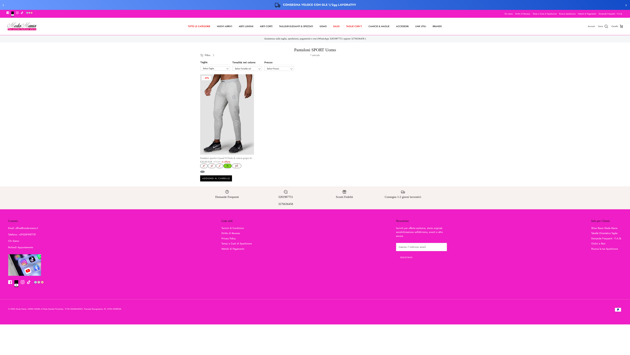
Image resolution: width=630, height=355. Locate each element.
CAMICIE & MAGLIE (378, 26)
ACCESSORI (402, 26)
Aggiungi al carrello (216, 178)
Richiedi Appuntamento (20, 247)
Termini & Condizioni (232, 228)
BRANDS (437, 26)
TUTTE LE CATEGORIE (199, 26)
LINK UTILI (420, 26)
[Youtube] (12, 14)
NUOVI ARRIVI (224, 26)
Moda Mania (21, 309)
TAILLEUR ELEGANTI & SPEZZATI (296, 26)
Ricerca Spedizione (567, 13)
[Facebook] (8, 13)
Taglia (204, 62)
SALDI (336, 26)
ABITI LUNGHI (246, 26)
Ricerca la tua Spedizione (604, 249)
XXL (237, 165)
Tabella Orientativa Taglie (604, 233)
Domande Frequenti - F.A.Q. (610, 13)
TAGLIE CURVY (354, 26)
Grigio (202, 172)
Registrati (406, 257)
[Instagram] (17, 13)
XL (227, 165)
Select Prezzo (273, 68)
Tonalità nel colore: (244, 62)
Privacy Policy (228, 238)
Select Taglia (208, 68)
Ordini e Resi (598, 243)
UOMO (323, 26)
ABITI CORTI (266, 26)
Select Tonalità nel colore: (243, 69)
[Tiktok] (22, 13)
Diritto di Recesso (522, 13)
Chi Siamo (13, 241)
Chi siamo (508, 13)
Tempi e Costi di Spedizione (545, 13)
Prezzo (268, 62)
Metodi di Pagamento (587, 13)
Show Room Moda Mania (604, 228)
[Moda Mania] (22, 26)
